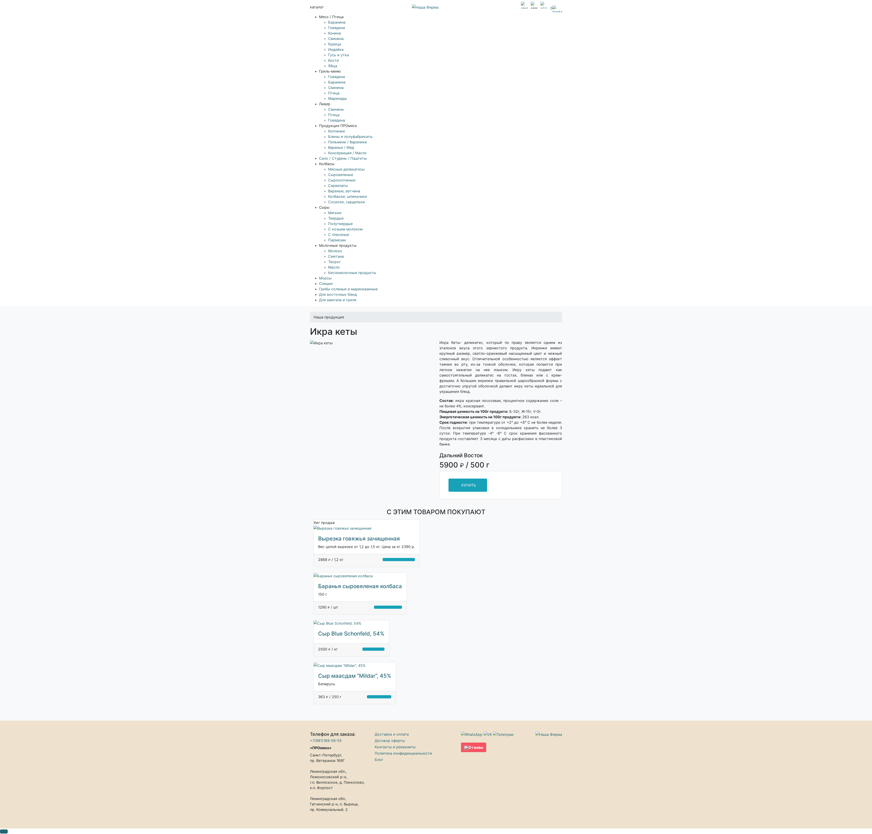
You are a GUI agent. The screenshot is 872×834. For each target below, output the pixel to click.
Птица (333, 93)
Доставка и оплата (392, 734)
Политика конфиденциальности (403, 753)
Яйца (332, 66)
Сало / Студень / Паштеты (343, 158)
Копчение (336, 131)
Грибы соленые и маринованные (348, 289)
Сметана (336, 256)
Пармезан (337, 240)
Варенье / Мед (341, 147)
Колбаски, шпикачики (347, 196)
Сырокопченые (341, 180)
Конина (334, 33)
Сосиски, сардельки (346, 202)
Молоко (335, 251)
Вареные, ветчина (344, 191)
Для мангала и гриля (337, 300)
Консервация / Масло (347, 153)
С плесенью (338, 234)
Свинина (336, 38)
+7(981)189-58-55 (326, 740)
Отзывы (475, 747)
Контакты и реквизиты (395, 747)
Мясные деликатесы (346, 169)
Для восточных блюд (338, 294)
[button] (4, 831)
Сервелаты (338, 185)
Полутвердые (340, 223)
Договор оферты (390, 740)
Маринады (337, 98)
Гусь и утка (338, 55)
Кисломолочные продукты (352, 272)
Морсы (325, 278)
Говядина (336, 27)
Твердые (336, 218)
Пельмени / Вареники (347, 142)
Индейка (336, 49)
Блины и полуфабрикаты (350, 136)
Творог (334, 261)
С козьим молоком (345, 229)
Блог (379, 759)
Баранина (336, 22)
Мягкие (334, 212)
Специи (326, 283)
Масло (334, 267)
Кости (333, 60)
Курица (334, 44)
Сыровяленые (340, 174)
